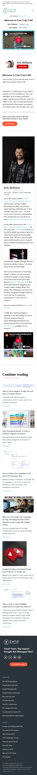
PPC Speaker (6, 757)
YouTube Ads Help (8, 700)
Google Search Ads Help (10, 685)
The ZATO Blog (7, 745)
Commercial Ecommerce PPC (11, 712)
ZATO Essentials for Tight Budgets (13, 716)
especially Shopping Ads (18, 282)
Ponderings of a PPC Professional (20, 219)
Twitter (27, 305)
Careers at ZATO (7, 749)
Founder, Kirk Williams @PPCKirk (12, 726)
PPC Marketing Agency (9, 681)
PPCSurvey (19, 230)
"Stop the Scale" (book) (10, 742)
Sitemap (12, 769)
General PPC (23, 16)
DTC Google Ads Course (9, 708)
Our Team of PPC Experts (10, 730)
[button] (32, 10)
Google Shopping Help (9, 689)
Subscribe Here (9, 123)
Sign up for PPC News (9, 753)
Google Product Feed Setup (11, 693)
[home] (9, 11)
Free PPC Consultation (9, 704)
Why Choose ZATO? (8, 734)
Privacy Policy (7, 771)
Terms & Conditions (23, 769)
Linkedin (7, 308)
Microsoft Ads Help (8, 697)
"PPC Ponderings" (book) (10, 738)
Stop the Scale (9, 326)
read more (6, 406)
